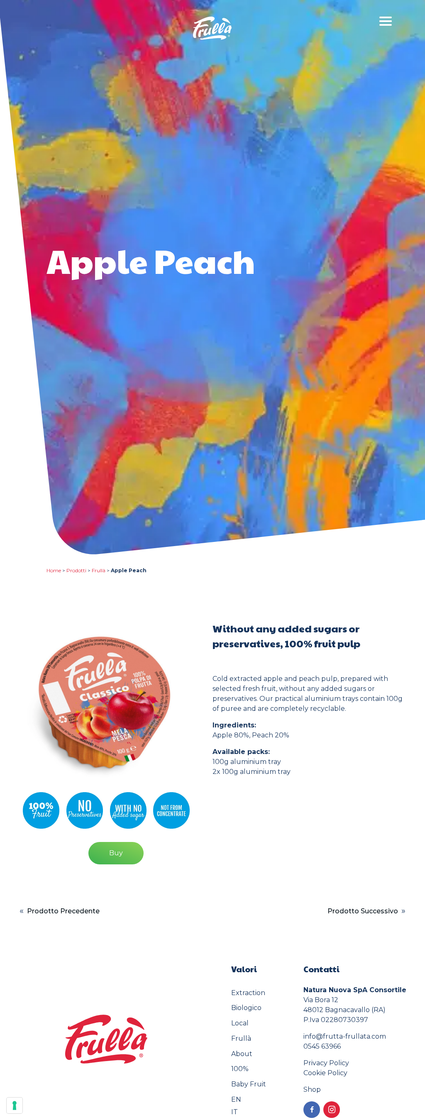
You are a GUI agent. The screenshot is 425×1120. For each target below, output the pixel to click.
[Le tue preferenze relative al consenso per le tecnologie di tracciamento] (14, 1105)
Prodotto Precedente (63, 911)
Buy (116, 853)
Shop (312, 1089)
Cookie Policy (325, 1073)
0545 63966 (322, 1046)
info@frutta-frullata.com (344, 1036)
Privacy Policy (326, 1063)
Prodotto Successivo (362, 911)
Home (53, 570)
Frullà (98, 570)
